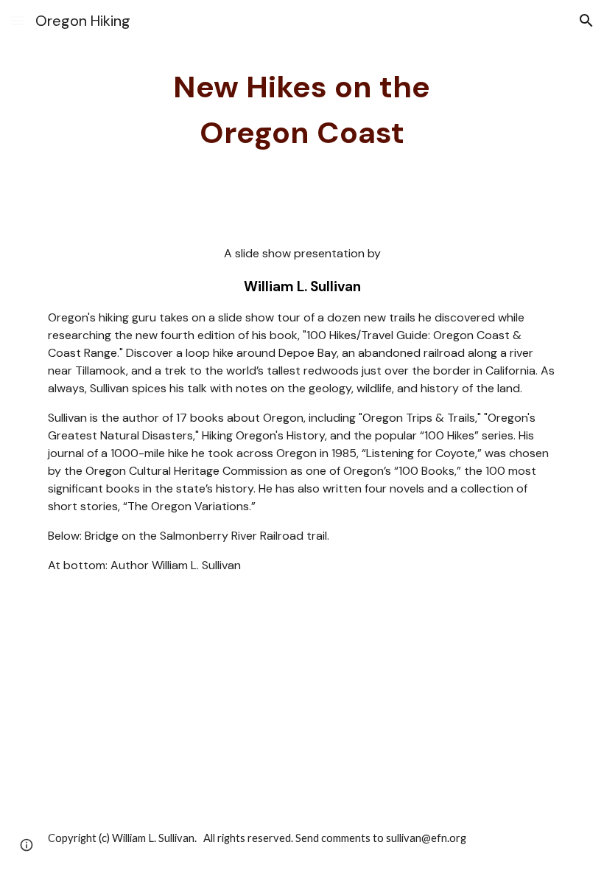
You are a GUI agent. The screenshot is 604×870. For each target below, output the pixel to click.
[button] (17, 20)
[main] (302, 110)
